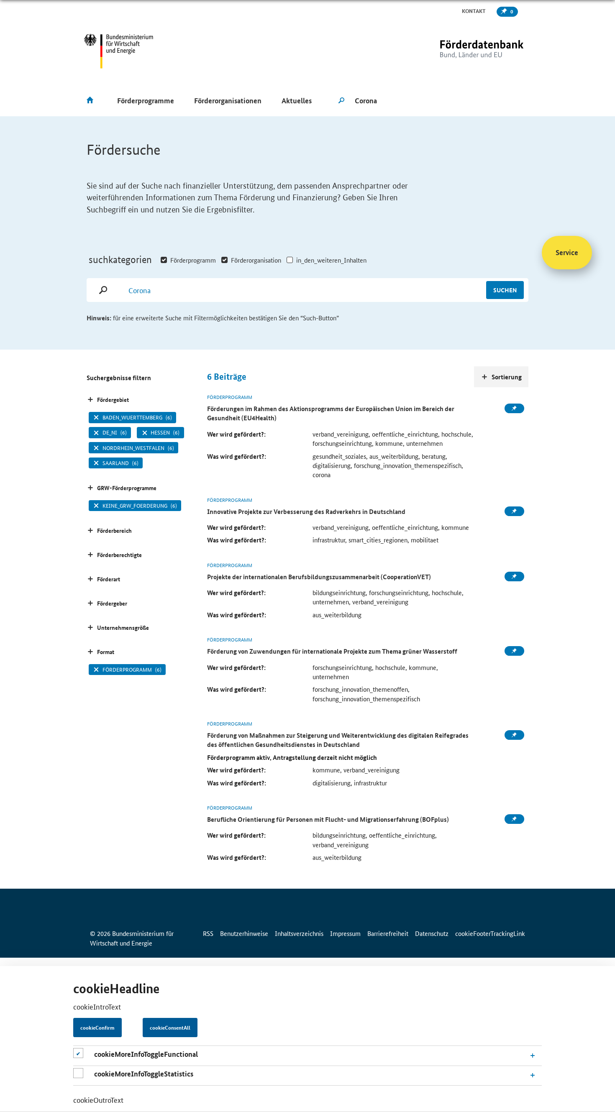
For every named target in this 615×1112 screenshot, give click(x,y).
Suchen (505, 290)
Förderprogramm (193, 260)
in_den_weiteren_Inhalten (331, 260)
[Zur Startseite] (464, 51)
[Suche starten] (341, 100)
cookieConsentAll (170, 1027)
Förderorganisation (256, 260)
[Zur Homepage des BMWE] (119, 51)
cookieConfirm (97, 1027)
